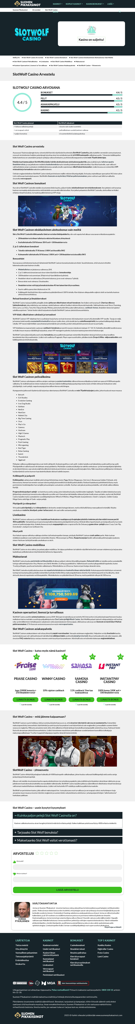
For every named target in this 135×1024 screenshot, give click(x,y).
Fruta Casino (103, 953)
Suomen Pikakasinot (20, 10)
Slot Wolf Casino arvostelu (33, 57)
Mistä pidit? (20, 861)
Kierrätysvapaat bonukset (77, 957)
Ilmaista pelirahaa (78, 953)
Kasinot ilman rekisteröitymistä (51, 954)
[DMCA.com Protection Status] (20, 984)
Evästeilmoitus (22, 960)
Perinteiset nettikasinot (54, 975)
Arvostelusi (23, 853)
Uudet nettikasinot (51, 949)
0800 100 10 (107, 990)
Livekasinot (48, 965)
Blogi (55, 12)
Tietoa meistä (22, 945)
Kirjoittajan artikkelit (113, 927)
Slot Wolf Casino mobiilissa (62, 61)
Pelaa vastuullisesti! (61, 990)
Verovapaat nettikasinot (48, 970)
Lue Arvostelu (26, 704)
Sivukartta (20, 964)
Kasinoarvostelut (51, 945)
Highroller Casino (105, 949)
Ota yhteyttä (22, 949)
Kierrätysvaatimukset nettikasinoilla (80, 963)
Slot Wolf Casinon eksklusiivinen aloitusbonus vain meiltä (92, 57)
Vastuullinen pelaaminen (26, 953)
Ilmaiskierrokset (77, 949)
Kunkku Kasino (104, 945)
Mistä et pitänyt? (22, 873)
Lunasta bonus (26, 699)
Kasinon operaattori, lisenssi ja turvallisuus (30, 65)
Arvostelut (36, 10)
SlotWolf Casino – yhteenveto (89, 65)
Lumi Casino (103, 956)
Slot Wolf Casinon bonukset (57, 57)
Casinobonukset (77, 945)
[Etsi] (120, 12)
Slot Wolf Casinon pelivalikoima (25, 61)
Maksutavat (80, 61)
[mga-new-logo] (48, 984)
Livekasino (45, 61)
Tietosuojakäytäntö (25, 956)
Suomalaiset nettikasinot (48, 960)
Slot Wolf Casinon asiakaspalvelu (63, 65)
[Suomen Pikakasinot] (30, 4)
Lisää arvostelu (67, 890)
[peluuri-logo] (37, 984)
